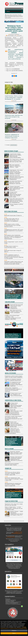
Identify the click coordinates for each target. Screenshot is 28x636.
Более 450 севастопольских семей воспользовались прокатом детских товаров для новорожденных (16, 200)
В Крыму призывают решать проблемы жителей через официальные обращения (16, 188)
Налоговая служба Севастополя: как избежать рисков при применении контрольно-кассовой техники (13, 262)
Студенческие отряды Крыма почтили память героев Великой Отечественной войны (15, 155)
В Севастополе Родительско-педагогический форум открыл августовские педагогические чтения (12, 194)
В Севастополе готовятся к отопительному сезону (11, 247)
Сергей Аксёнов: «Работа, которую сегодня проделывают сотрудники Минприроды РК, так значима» (14, 97)
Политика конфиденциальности (13, 602)
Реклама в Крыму (10, 601)
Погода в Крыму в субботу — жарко (16, 205)
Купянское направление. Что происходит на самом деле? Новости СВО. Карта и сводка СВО (13, 495)
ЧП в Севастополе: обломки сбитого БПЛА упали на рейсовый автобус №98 (16, 160)
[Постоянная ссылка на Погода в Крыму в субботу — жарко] (6, 208)
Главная (7, 14)
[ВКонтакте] (12, 76)
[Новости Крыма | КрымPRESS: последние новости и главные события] (14, 5)
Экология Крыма (10, 35)
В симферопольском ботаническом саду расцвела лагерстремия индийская (16, 384)
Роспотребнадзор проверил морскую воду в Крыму (12, 444)
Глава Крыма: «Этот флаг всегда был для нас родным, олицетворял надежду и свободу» (16, 172)
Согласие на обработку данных (13, 603)
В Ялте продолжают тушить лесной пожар (13, 242)
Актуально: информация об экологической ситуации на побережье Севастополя (12, 136)
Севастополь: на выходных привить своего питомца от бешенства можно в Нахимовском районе (12, 431)
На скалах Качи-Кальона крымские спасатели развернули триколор (15, 182)
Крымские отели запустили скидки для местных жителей (14, 504)
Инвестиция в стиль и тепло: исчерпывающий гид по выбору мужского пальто (12, 225)
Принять (14, 633)
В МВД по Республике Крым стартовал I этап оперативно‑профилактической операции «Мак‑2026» (13, 317)
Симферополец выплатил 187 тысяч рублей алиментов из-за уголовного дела (13, 231)
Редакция (8, 599)
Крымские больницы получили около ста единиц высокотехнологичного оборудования (16, 177)
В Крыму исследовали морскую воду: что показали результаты (13, 380)
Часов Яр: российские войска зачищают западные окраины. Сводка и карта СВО (12, 473)
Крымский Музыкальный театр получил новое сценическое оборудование (16, 306)
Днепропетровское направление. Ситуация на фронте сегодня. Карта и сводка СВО (13, 484)
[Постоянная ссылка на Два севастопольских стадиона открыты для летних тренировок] (7, 313)
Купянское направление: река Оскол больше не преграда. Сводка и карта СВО (14, 479)
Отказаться (14, 630)
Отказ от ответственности (12, 603)
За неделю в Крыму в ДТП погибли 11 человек (12, 336)
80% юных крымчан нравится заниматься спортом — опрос (14, 166)
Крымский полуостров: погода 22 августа (12, 251)
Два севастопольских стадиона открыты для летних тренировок (16, 311)
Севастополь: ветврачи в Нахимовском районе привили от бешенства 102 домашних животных (13, 389)
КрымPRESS (17, 34)
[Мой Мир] (16, 76)
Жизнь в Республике (13, 14)
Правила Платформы (11, 600)
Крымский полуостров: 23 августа (13, 215)
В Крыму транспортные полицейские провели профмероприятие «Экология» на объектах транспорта (13, 459)
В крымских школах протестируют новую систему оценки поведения (13, 376)
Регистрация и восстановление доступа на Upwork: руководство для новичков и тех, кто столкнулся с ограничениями (13, 237)
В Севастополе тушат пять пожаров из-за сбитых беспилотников (16, 394)
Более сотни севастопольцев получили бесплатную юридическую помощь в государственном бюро (13, 424)
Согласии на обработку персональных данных (18, 628)
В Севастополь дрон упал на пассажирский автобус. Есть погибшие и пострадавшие (11, 220)
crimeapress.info (11, 537)
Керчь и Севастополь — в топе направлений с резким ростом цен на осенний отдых (13, 508)
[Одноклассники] (14, 76)
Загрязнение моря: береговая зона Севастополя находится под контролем (13, 117)
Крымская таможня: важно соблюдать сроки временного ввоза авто (16, 453)
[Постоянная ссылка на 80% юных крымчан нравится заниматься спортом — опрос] (6, 168)
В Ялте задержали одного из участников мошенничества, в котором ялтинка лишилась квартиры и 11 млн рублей (13, 256)
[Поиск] (22, 9)
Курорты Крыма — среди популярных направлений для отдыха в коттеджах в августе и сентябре (14, 514)
